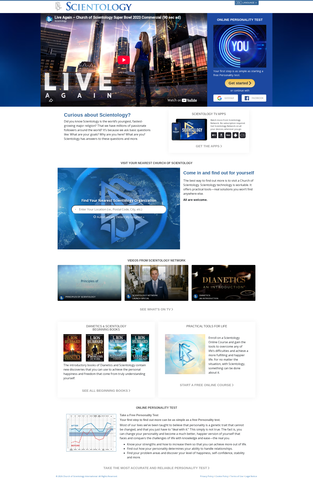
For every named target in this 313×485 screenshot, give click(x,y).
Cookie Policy (221, 476)
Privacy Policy (207, 476)
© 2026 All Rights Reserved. (87, 476)
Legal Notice (251, 476)
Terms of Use (236, 476)
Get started (239, 83)
